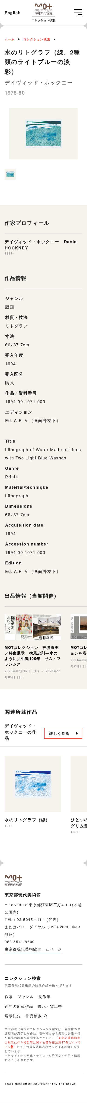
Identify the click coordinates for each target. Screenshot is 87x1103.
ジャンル (25, 996)
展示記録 (13, 1016)
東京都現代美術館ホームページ (33, 949)
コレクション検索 (36, 39)
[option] (43, 136)
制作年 (45, 996)
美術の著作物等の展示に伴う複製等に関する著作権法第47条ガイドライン (43, 1042)
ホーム (10, 39)
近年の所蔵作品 (19, 1006)
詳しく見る (59, 733)
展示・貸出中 (50, 1006)
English (13, 12)
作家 (9, 996)
